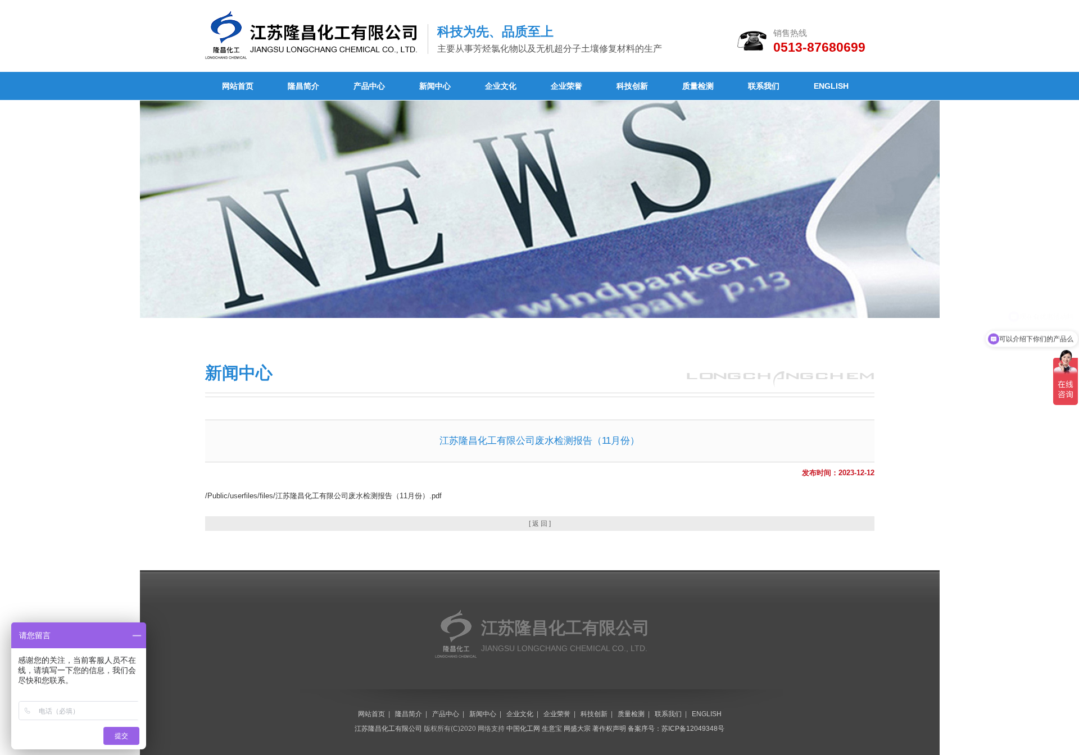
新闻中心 (435, 85)
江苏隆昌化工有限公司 (388, 729)
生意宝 (552, 729)
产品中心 (369, 85)
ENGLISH (831, 85)
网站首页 (237, 85)
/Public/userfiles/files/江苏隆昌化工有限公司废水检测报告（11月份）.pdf (323, 496)
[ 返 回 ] (540, 523)
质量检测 (698, 85)
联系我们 (763, 85)
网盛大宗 (577, 729)
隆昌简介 (303, 85)
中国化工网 (523, 729)
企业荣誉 (566, 85)
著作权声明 (609, 729)
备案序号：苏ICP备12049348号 (676, 729)
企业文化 (500, 85)
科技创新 (632, 85)
